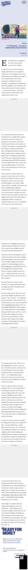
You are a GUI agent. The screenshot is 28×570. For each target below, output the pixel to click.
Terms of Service (21, 550)
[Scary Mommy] (6, 3)
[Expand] (21, 556)
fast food (16, 158)
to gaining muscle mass (12, 305)
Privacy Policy (5, 551)
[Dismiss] (26, 556)
